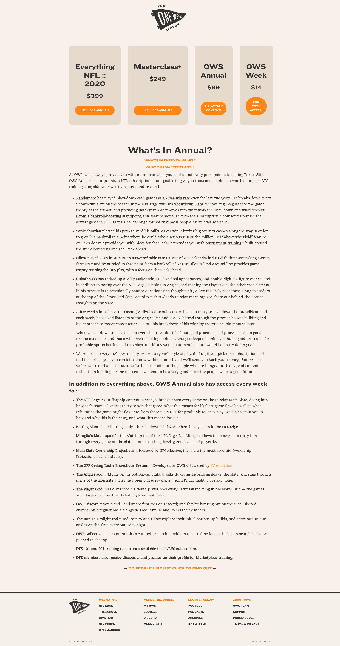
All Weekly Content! (214, 108)
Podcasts (196, 612)
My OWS (150, 606)
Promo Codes (243, 618)
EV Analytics (221, 466)
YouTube (195, 606)
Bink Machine (109, 630)
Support (240, 612)
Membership (153, 624)
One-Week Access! (256, 106)
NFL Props (107, 624)
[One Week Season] (168, 9)
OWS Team (241, 606)
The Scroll (108, 612)
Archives (195, 618)
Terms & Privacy (246, 624)
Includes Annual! (95, 110)
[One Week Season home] (79, 606)
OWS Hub (106, 618)
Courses (150, 612)
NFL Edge (106, 606)
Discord (150, 618)
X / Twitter (197, 624)
